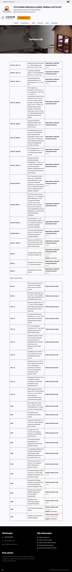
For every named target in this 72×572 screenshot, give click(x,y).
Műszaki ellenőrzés (44, 537)
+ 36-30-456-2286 (10, 17)
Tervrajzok (48, 254)
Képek (47, 67)
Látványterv (48, 509)
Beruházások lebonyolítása (46, 545)
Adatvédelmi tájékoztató (55, 570)
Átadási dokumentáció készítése (47, 548)
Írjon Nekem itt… (23, 17)
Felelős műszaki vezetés (45, 540)
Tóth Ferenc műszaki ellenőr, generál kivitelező (37, 7)
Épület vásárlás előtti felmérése (47, 542)
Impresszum (66, 570)
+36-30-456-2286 (8, 537)
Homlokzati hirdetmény (51, 516)
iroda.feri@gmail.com (9, 540)
